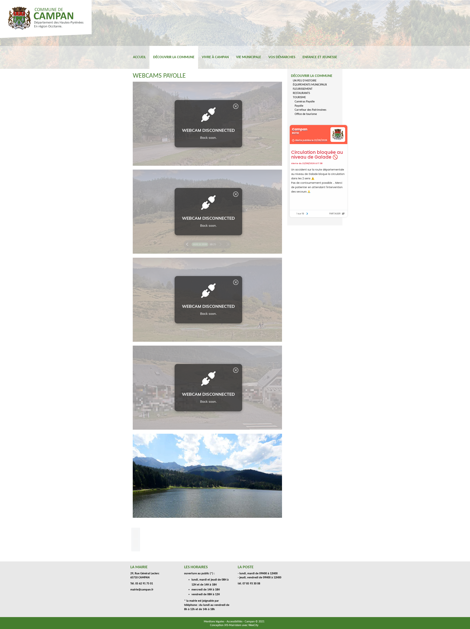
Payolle (299, 105)
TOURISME (299, 97)
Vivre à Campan (215, 57)
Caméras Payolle (305, 101)
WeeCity (253, 625)
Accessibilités (235, 621)
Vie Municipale (248, 57)
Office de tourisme (306, 114)
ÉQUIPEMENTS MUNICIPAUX (310, 84)
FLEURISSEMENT (302, 89)
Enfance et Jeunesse (320, 57)
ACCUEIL (139, 57)
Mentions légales (214, 621)
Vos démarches (281, 57)
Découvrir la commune (173, 57)
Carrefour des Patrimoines (310, 109)
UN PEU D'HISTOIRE (305, 80)
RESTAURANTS (301, 93)
